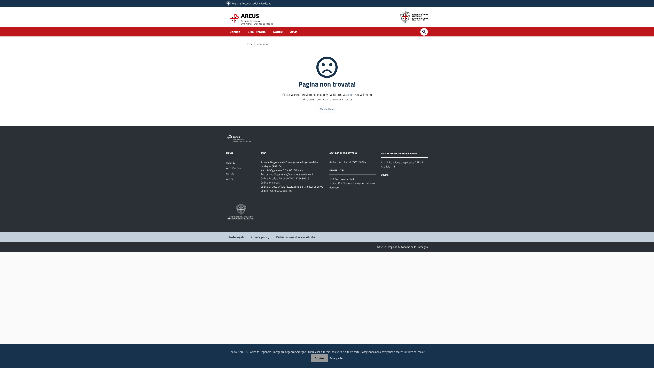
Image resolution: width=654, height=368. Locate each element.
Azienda (235, 31)
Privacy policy (260, 237)
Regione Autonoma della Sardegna (251, 3)
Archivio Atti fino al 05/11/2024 (347, 162)
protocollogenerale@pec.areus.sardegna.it (289, 174)
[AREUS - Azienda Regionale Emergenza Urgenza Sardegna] (228, 3)
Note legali (236, 237)
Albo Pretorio (257, 31)
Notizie (278, 31)
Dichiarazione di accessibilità (295, 237)
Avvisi (294, 31)
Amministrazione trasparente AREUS (402, 162)
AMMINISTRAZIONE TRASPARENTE (399, 153)
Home (249, 44)
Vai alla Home (327, 109)
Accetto (319, 358)
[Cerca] (424, 32)
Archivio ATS (388, 166)
